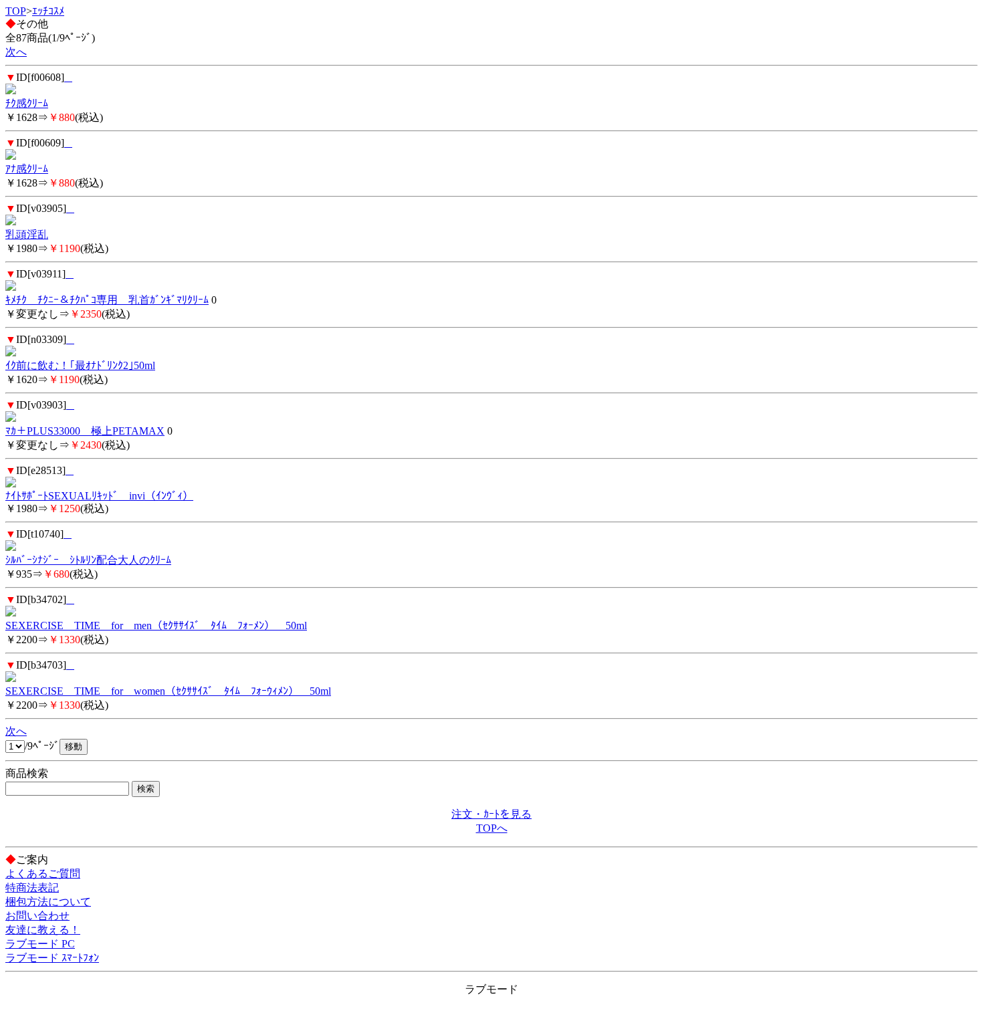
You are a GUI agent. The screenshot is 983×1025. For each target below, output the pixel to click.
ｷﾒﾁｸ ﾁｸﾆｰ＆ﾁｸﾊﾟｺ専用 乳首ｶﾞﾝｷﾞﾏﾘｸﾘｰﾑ (107, 300)
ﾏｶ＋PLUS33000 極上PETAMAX (85, 431)
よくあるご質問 (42, 873)
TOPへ (492, 828)
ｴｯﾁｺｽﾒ (48, 11)
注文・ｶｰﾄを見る (491, 814)
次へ (16, 52)
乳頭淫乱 (26, 234)
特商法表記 (32, 887)
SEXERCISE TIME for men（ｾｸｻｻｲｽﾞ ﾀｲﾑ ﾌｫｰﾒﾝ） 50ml (156, 625)
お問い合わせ (37, 915)
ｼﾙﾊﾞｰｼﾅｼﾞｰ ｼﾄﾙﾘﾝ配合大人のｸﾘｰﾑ (88, 560)
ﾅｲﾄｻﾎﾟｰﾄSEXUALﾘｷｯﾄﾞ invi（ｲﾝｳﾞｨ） (99, 495)
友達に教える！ (42, 929)
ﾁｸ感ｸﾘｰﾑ (26, 103)
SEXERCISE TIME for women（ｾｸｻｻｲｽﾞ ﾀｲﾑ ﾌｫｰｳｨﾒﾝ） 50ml (168, 691)
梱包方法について (48, 901)
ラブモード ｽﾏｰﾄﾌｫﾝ (52, 957)
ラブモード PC (40, 943)
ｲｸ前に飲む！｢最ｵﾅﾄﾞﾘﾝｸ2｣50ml (80, 365)
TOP (15, 11)
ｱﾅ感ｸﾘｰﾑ (26, 169)
